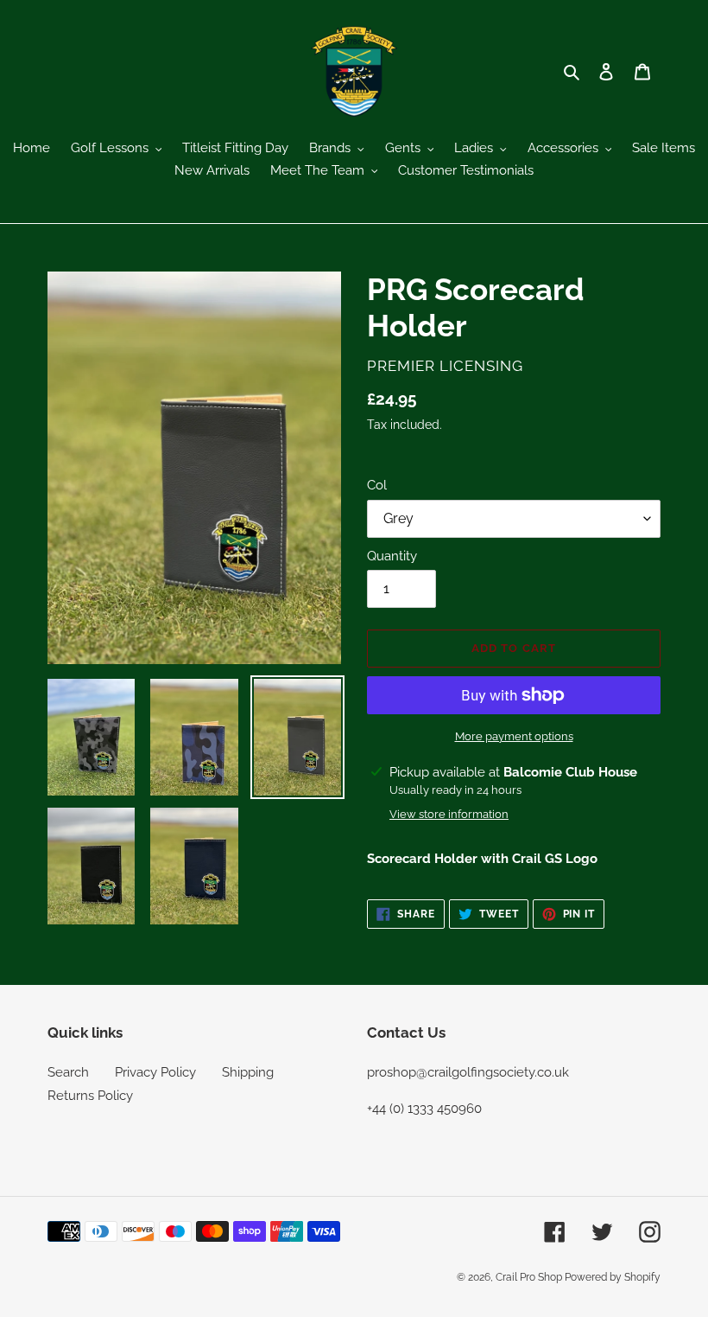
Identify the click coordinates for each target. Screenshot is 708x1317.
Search (68, 1072)
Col (377, 485)
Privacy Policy (155, 1072)
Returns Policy (90, 1095)
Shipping (248, 1072)
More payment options (514, 736)
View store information (449, 814)
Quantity (392, 556)
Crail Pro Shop (530, 1277)
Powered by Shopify (613, 1277)
